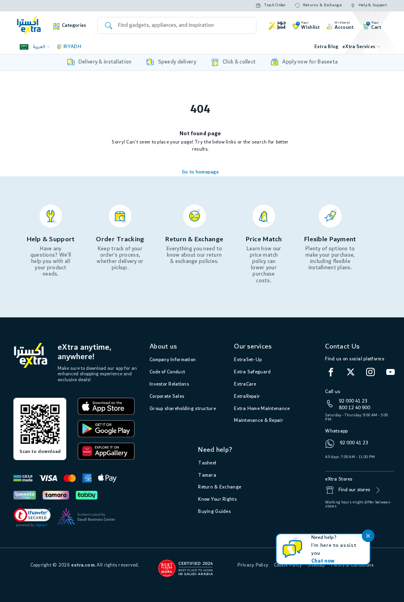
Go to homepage (200, 172)
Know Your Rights (217, 499)
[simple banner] (29, 25)
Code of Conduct (167, 372)
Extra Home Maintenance (262, 408)
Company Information (173, 359)
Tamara (207, 475)
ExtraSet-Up (248, 359)
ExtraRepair (247, 396)
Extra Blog (326, 46)
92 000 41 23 (353, 401)
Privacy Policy (253, 565)
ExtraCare (245, 384)
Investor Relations (169, 384)
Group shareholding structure (183, 408)
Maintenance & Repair (258, 420)
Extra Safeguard (252, 372)
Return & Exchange (219, 487)
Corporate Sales (167, 396)
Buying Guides (214, 511)
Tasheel (207, 463)
